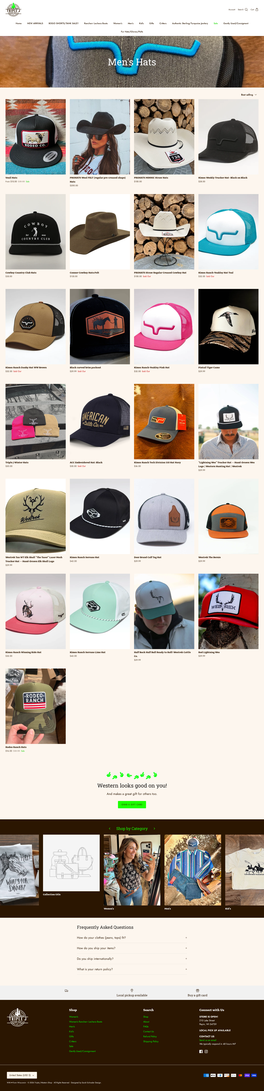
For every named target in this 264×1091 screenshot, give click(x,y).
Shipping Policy (150, 1041)
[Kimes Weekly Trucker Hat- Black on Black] (228, 137)
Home (19, 23)
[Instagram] (206, 1051)
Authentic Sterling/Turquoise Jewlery (190, 23)
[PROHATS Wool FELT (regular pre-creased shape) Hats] (100, 137)
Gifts (151, 23)
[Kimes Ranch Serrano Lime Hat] (100, 611)
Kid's (141, 23)
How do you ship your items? (96, 948)
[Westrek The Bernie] (228, 516)
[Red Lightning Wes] (228, 611)
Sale (216, 23)
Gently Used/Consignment (82, 1051)
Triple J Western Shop (44, 1082)
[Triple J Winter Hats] (36, 421)
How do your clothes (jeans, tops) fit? (101, 937)
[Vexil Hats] (36, 137)
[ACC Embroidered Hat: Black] (100, 421)
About (146, 1021)
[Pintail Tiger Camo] (228, 326)
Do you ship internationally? (95, 958)
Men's (131, 23)
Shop (145, 1016)
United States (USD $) (20, 1075)
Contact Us (148, 1031)
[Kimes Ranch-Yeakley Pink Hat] (164, 326)
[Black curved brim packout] (100, 326)
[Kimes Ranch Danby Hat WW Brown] (36, 326)
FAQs (145, 1026)
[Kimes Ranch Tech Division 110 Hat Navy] (164, 421)
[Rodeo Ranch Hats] (36, 706)
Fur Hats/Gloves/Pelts (132, 31)
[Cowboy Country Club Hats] (36, 231)
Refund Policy (150, 1036)
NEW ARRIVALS (35, 23)
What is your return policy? (95, 969)
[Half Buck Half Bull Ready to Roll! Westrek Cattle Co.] (164, 611)
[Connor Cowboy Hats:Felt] (100, 231)
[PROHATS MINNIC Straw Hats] (164, 137)
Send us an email (207, 1040)
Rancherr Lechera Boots (96, 23)
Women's (117, 23)
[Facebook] (201, 1051)
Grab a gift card (132, 804)
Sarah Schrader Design (91, 1082)
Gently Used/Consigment (235, 23)
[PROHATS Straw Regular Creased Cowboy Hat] (164, 231)
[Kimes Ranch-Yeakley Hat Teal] (228, 231)
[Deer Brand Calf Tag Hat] (164, 516)
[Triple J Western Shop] (13, 9)
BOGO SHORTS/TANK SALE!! (64, 23)
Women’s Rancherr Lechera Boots (85, 1021)
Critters (163, 23)
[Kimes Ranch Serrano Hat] (100, 516)
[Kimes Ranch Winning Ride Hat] (36, 611)
